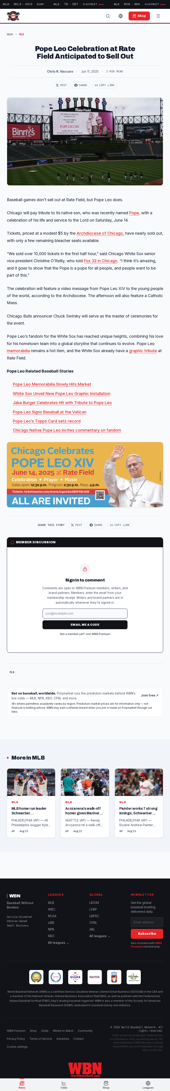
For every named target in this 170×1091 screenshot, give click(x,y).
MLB (12, 672)
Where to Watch (63, 1030)
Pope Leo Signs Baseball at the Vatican (49, 412)
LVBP (93, 909)
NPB (51, 929)
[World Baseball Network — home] (13, 16)
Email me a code (85, 624)
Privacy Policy (16, 1038)
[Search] (108, 16)
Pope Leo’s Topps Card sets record (47, 421)
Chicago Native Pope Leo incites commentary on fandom (67, 430)
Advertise (62, 1038)
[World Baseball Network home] (85, 1070)
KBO (51, 936)
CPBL (93, 922)
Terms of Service (40, 1038)
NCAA (52, 916)
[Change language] (120, 16)
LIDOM (94, 903)
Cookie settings (17, 1046)
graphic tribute (143, 350)
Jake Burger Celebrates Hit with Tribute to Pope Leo (62, 402)
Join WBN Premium (97, 634)
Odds (44, 1030)
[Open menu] (158, 16)
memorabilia (18, 350)
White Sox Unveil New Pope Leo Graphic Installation (61, 393)
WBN (14, 895)
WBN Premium (16, 1030)
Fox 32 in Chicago (100, 260)
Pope (134, 212)
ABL (92, 929)
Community (85, 1030)
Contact (78, 1038)
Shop (33, 1030)
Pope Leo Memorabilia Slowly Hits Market (52, 384)
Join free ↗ (149, 695)
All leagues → (58, 942)
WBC (51, 909)
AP (13, 831)
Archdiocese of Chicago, (100, 233)
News (10, 34)
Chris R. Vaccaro (60, 71)
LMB (51, 922)
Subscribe (147, 933)
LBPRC (94, 916)
